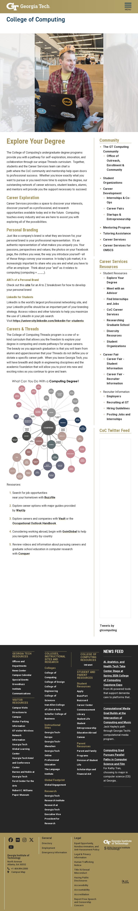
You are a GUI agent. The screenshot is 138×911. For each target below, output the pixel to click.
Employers (114, 396)
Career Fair (111, 354)
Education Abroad (86, 732)
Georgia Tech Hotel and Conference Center (23, 763)
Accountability (81, 889)
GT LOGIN (125, 882)
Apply (80, 691)
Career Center (85, 705)
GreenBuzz (18, 684)
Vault (62, 518)
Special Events (20, 679)
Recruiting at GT (118, 402)
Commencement (86, 709)
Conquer (24, 553)
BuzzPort (82, 696)
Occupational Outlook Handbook (34, 523)
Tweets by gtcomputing (108, 628)
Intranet (88, 664)
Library (81, 714)
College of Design (55, 682)
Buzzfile (49, 497)
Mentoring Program (116, 227)
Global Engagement (55, 784)
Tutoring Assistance (117, 233)
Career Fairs (115, 208)
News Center (19, 670)
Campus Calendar (22, 675)
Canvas (81, 737)
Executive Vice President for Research (53, 819)
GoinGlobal (69, 531)
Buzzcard (82, 700)
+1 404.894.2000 (19, 868)
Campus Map (18, 872)
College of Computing (35, 19)
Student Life (83, 718)
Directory (47, 843)
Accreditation (81, 894)
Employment (48, 848)
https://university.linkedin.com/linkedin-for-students (48, 321)
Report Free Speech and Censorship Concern (85, 902)
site (27, 285)
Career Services (114, 239)
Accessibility (81, 885)
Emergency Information (54, 852)
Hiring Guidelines (118, 408)
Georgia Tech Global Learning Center (21, 749)
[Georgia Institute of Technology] (28, 5)
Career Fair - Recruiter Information (115, 379)
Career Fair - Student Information (115, 363)
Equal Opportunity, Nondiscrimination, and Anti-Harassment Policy (86, 846)
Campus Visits (20, 707)
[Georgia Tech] (118, 842)
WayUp (20, 510)
